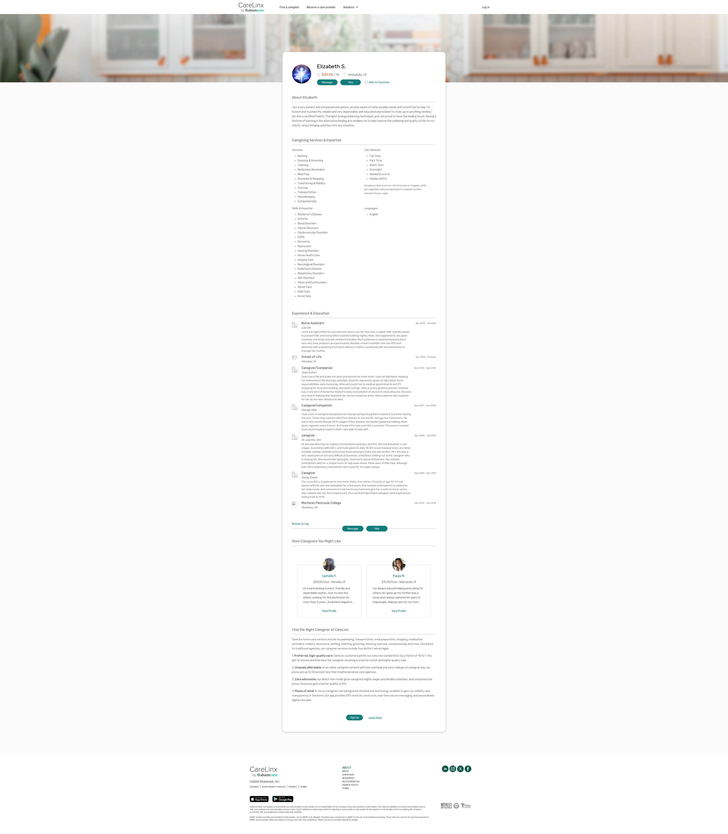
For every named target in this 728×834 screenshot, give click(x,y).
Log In (486, 7)
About (345, 771)
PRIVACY (293, 786)
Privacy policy (350, 785)
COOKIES (254, 786)
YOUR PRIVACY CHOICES (273, 786)
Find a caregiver (289, 7)
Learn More (375, 717)
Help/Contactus (350, 781)
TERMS (303, 786)
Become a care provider (321, 7)
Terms (345, 788)
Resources (348, 778)
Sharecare (348, 774)
